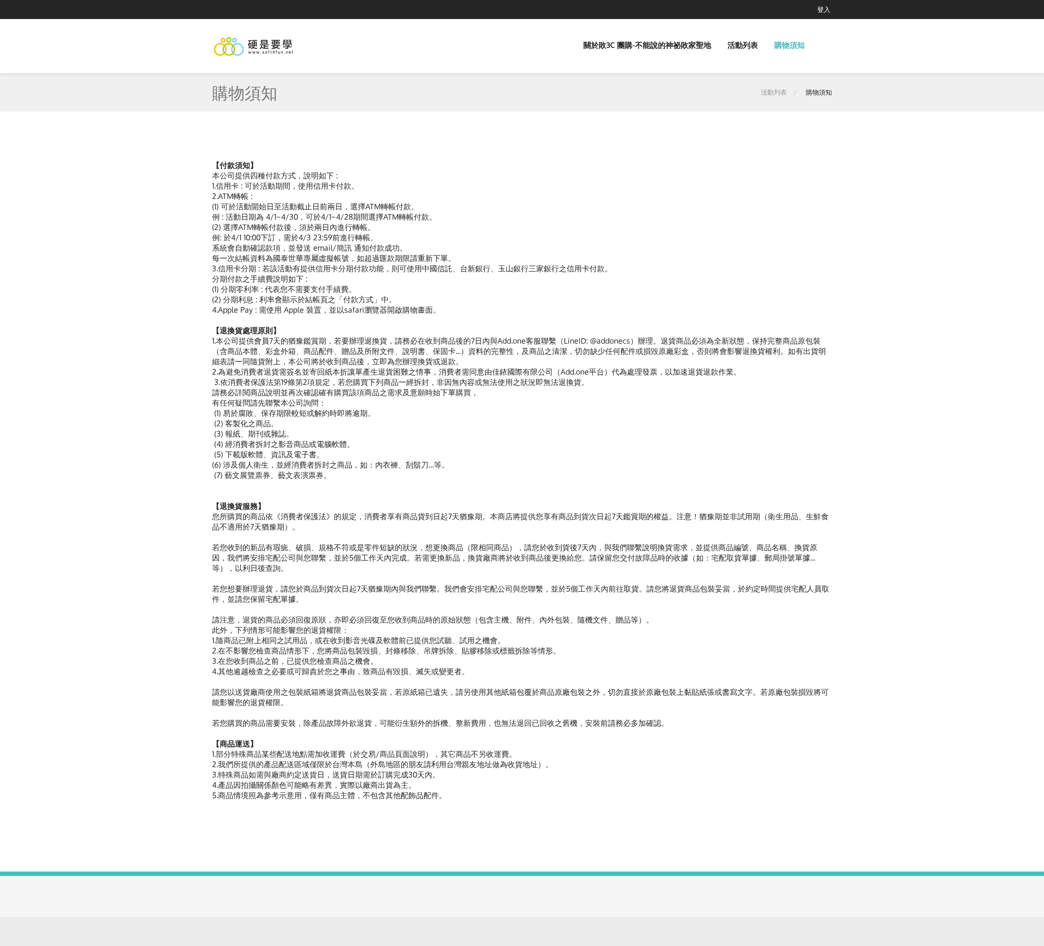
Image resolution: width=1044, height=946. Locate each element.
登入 (823, 9)
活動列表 (743, 44)
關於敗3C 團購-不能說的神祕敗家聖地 (647, 44)
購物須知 (789, 44)
